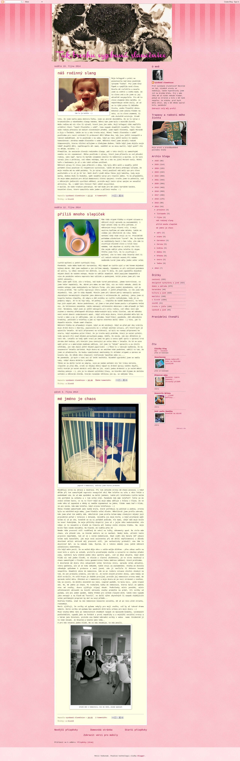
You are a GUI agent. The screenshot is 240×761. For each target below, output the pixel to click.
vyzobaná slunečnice (163, 83)
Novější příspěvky (66, 730)
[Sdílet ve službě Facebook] (120, 195)
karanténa (156, 290)
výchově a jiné (159, 310)
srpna (160, 237)
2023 (157, 172)
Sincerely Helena (162, 393)
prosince (161, 210)
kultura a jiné (159, 293)
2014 (157, 207)
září (159, 233)
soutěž (155, 303)
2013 (157, 268)
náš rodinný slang (77, 73)
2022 (157, 176)
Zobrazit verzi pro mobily (101, 735)
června (160, 244)
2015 (157, 203)
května (160, 248)
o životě (70, 199)
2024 (157, 168)
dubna (160, 252)
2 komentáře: (101, 718)
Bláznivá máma (161, 375)
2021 (157, 180)
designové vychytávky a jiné (165, 283)
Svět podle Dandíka (163, 411)
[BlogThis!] (115, 195)
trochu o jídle (159, 306)
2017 (157, 195)
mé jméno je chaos (77, 399)
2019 (157, 187)
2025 (157, 164)
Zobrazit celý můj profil (164, 108)
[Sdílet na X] (117, 195)
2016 (157, 199)
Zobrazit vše (181, 428)
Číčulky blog (160, 349)
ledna (160, 263)
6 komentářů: (101, 196)
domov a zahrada (159, 286)
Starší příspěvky (136, 730)
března (160, 256)
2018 (157, 191)
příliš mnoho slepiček (81, 214)
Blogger (141, 756)
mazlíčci (156, 296)
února (160, 260)
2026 (157, 161)
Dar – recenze (161, 351)
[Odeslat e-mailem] (113, 195)
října (160, 217)
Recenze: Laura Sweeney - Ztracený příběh (172, 379)
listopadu (162, 214)
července (161, 240)
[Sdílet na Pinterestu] (122, 195)
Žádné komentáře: (103, 380)
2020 (157, 184)
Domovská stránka (101, 730)
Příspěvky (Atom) (85, 742)
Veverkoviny (160, 357)
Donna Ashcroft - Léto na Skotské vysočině (173, 361)
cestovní (156, 279)
